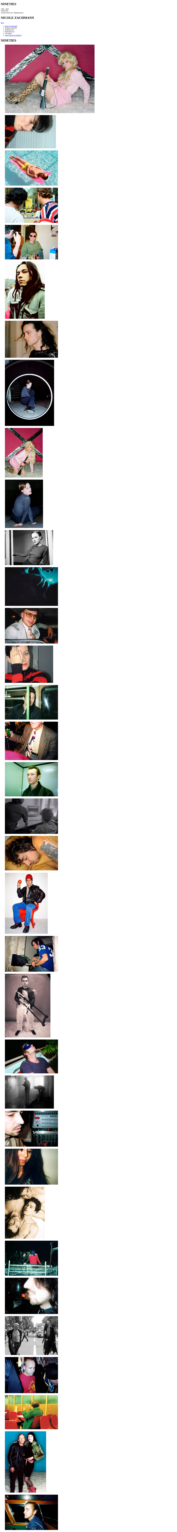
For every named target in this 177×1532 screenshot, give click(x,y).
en (3, 23)
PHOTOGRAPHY (11, 26)
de (1, 23)
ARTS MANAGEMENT (13, 35)
